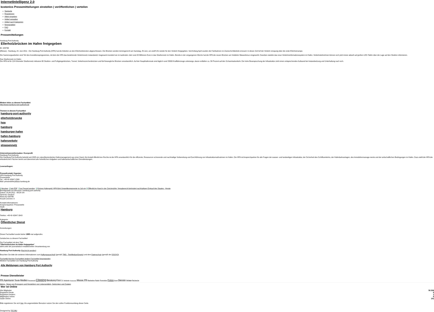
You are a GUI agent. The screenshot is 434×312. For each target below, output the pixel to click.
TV (62, 280)
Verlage (129, 280)
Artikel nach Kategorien (14, 22)
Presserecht (31, 280)
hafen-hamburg (10, 136)
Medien (24, 280)
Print (58, 280)
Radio (97, 280)
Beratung (51, 280)
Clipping (41, 280)
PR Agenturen (7, 280)
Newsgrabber (10, 25)
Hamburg (7, 209)
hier (21, 303)
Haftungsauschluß (48, 255)
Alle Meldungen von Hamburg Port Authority (26, 265)
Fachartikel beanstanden (41, 259)
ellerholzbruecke (11, 117)
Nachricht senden (28, 251)
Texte (17, 280)
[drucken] (4, 188)
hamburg (6, 127)
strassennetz (9, 145)
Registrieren (9, 14)
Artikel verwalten (11, 19)
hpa (3, 122)
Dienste (122, 280)
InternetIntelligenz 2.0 (17, 2)
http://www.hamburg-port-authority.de (14, 105)
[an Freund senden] (26, 188)
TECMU (14, 311)
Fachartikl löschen (7, 259)
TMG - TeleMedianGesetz (73, 255)
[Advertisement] (34, 84)
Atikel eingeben (11, 17)
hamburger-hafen (12, 131)
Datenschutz (96, 255)
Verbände (67, 280)
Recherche (135, 280)
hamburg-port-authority (16, 113)
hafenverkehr (9, 140)
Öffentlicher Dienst (13, 222)
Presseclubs (73, 280)
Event (116, 280)
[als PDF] (13, 188)
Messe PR (82, 280)
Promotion (103, 280)
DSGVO (115, 255)
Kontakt (8, 30)
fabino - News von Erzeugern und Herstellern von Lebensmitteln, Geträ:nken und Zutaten (35, 284)
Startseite (8, 11)
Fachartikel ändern (23, 259)
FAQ (6, 27)
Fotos (111, 280)
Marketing (91, 280)
